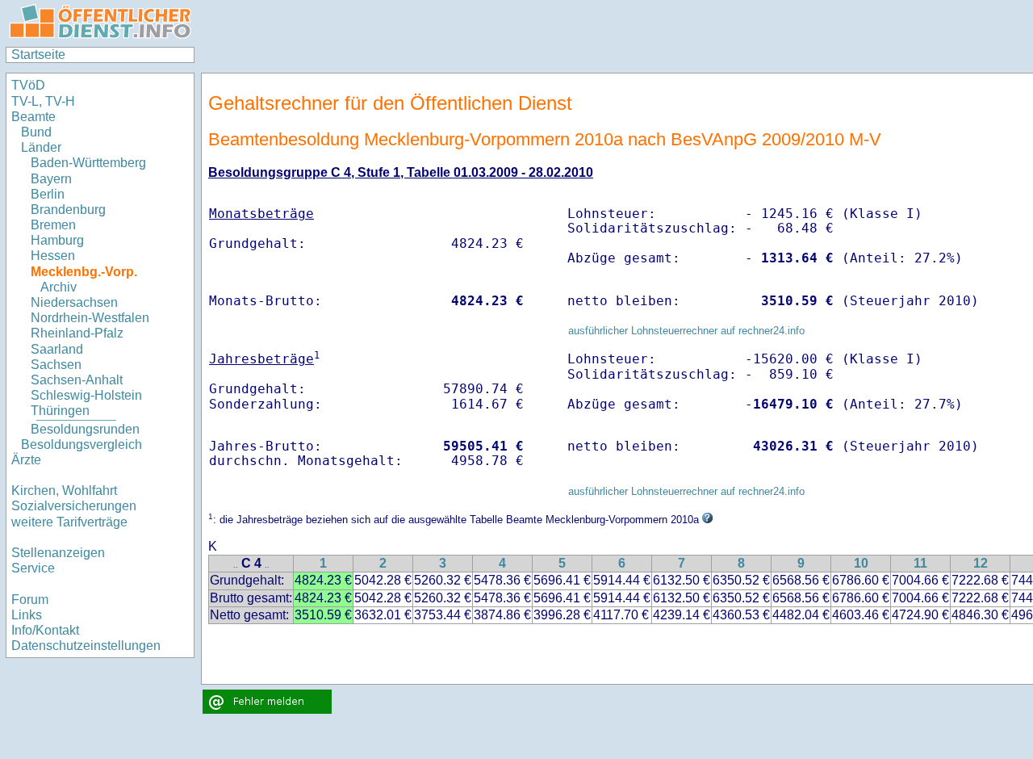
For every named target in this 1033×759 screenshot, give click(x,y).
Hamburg (57, 240)
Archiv (58, 287)
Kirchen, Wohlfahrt (64, 490)
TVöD (28, 85)
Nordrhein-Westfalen (90, 318)
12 (980, 563)
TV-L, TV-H (43, 101)
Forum (29, 599)
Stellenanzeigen (58, 553)
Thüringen (60, 410)
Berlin (48, 194)
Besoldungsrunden (85, 429)
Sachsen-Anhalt (77, 380)
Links (26, 615)
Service (33, 568)
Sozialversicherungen (73, 506)
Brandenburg (68, 209)
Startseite (38, 54)
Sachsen (56, 364)
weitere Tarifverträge (69, 522)
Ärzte (26, 460)
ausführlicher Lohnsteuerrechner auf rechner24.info (686, 331)
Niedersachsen (74, 302)
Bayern (51, 179)
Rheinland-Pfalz (77, 333)
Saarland (57, 349)
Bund (36, 132)
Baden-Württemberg (88, 163)
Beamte (33, 117)
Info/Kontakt (45, 630)
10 (861, 563)
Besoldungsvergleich (81, 444)
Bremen (53, 225)
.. (235, 564)
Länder (41, 147)
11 (920, 563)
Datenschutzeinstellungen (86, 645)
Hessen (53, 255)
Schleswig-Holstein (86, 395)
